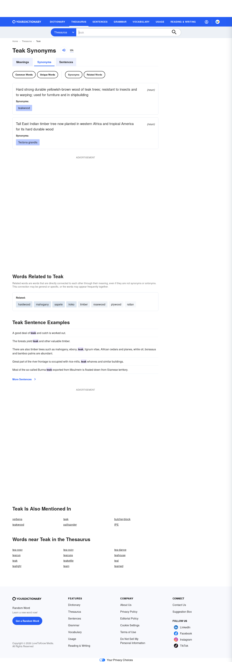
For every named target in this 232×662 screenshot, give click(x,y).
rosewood (99, 304)
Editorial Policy (129, 618)
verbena (17, 519)
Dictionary (74, 605)
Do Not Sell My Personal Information (132, 641)
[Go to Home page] (26, 21)
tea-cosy (17, 550)
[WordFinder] (218, 21)
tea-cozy (68, 550)
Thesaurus (60, 32)
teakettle (68, 561)
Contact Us (179, 605)
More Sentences (22, 379)
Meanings (22, 62)
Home (15, 41)
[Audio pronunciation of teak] (63, 50)
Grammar (73, 625)
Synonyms (44, 62)
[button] (206, 21)
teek (65, 519)
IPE (116, 524)
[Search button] (176, 32)
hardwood (24, 304)
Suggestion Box (182, 612)
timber (84, 304)
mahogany (42, 304)
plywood (116, 304)
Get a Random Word (27, 621)
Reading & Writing (79, 646)
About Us (125, 605)
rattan (130, 304)
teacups (68, 555)
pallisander (70, 524)
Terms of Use (128, 632)
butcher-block (122, 519)
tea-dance (120, 550)
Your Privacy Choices (120, 660)
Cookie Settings (129, 625)
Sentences (66, 62)
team (66, 566)
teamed (118, 566)
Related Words (94, 74)
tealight (16, 566)
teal (116, 561)
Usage (72, 639)
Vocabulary (75, 632)
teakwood (18, 524)
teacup (16, 555)
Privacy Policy (128, 612)
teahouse (120, 555)
